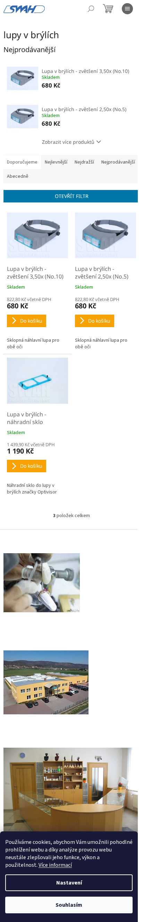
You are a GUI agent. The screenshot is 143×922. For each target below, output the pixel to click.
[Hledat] (91, 9)
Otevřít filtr (72, 196)
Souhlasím (69, 905)
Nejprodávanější (118, 162)
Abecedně (17, 176)
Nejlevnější (56, 162)
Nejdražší (84, 162)
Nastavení (69, 883)
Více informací (55, 865)
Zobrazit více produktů (68, 142)
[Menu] (127, 9)
